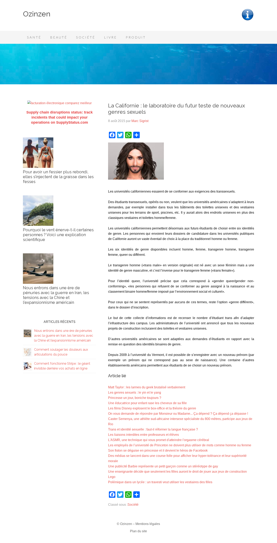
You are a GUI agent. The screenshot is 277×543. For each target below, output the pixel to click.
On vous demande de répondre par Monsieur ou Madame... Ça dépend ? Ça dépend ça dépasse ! (178, 413)
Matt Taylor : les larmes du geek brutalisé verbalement (146, 387)
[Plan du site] (247, 20)
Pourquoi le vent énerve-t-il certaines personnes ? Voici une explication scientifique (58, 234)
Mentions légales (147, 524)
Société (133, 504)
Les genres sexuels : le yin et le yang (134, 392)
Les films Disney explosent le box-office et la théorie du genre (152, 408)
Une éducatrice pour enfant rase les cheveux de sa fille (147, 403)
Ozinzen (36, 14)
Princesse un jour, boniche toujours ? (134, 397)
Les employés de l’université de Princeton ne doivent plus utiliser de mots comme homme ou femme (179, 445)
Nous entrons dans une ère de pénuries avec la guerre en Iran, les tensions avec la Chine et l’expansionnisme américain (56, 295)
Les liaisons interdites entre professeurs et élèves (143, 434)
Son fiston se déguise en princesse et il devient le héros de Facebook (158, 450)
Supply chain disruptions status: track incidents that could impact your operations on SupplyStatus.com (59, 117)
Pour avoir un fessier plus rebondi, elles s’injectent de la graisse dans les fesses (58, 176)
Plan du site (138, 531)
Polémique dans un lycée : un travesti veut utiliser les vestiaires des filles (160, 482)
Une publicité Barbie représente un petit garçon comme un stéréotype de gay (163, 466)
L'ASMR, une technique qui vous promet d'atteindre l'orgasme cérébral (158, 440)
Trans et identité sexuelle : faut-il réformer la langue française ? (153, 429)
